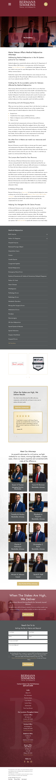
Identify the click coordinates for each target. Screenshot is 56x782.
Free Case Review (28, 708)
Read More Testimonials (22, 407)
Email (30, 636)
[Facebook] (25, 761)
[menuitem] (27, 234)
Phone (10, 636)
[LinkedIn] (28, 761)
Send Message (28, 664)
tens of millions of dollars (18, 67)
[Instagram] (31, 761)
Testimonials (28, 705)
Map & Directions (28, 721)
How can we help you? (13, 645)
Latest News (28, 703)
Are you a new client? (13, 640)
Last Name (31, 632)
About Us (28, 692)
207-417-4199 (28, 686)
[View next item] (29, 377)
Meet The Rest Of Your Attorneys (28, 584)
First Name (11, 632)
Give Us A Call (28, 614)
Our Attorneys (28, 695)
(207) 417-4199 (21, 220)
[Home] (27, 4)
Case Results (28, 700)
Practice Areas (28, 698)
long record (25, 192)
